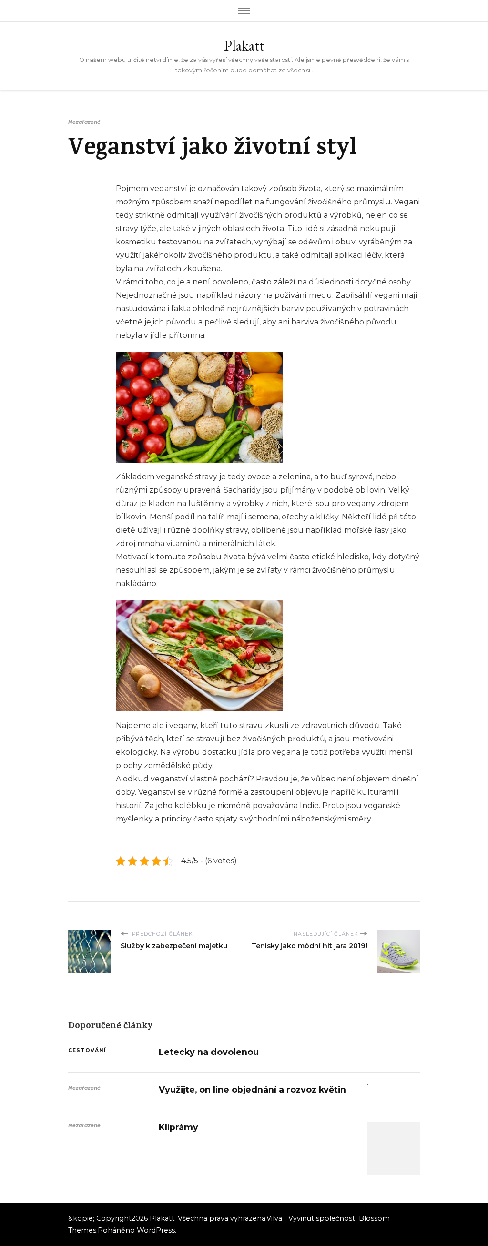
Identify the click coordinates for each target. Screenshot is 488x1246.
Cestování (87, 1050)
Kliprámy (178, 1127)
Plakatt (244, 45)
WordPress (156, 1230)
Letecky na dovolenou (209, 1052)
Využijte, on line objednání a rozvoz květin (252, 1089)
